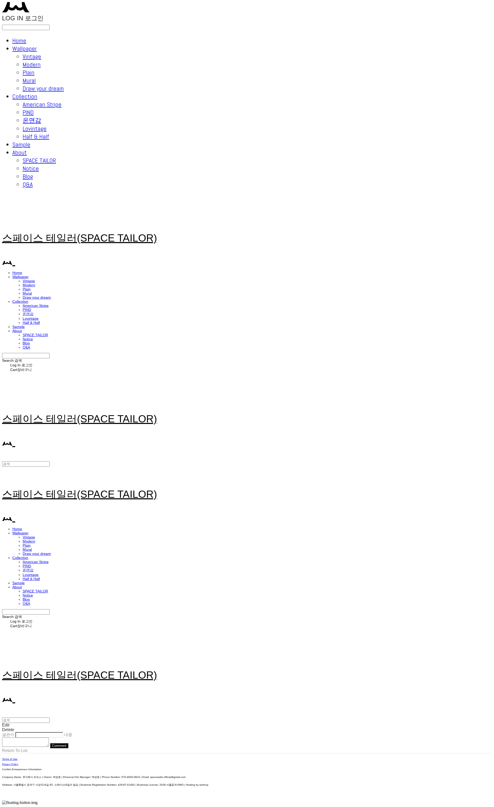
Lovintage (35, 128)
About (19, 152)
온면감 (32, 120)
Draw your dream (43, 88)
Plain (28, 72)
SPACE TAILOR (39, 160)
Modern (32, 64)
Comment (59, 746)
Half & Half (36, 136)
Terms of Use (9, 759)
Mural (29, 80)
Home (19, 41)
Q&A (28, 184)
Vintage (32, 56)
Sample (21, 144)
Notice (31, 168)
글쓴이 (8, 734)
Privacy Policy (10, 764)
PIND (28, 112)
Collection (24, 96)
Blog (28, 176)
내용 (68, 734)
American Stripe (42, 104)
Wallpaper (24, 48)
